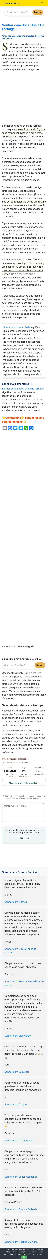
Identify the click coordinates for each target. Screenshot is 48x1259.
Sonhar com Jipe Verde (17, 1035)
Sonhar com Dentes (15, 901)
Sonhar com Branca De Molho (21, 1209)
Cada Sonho (10, 3)
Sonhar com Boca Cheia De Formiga (23, 27)
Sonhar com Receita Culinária (21, 1241)
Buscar (37, 12)
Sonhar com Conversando (19, 1140)
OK (24, 1257)
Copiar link (24, 838)
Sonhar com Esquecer (16, 1071)
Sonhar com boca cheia (16, 327)
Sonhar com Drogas (15, 1104)
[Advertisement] (24, 99)
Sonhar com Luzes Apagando (21, 1176)
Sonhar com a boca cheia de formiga (23, 388)
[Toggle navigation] (42, 3)
